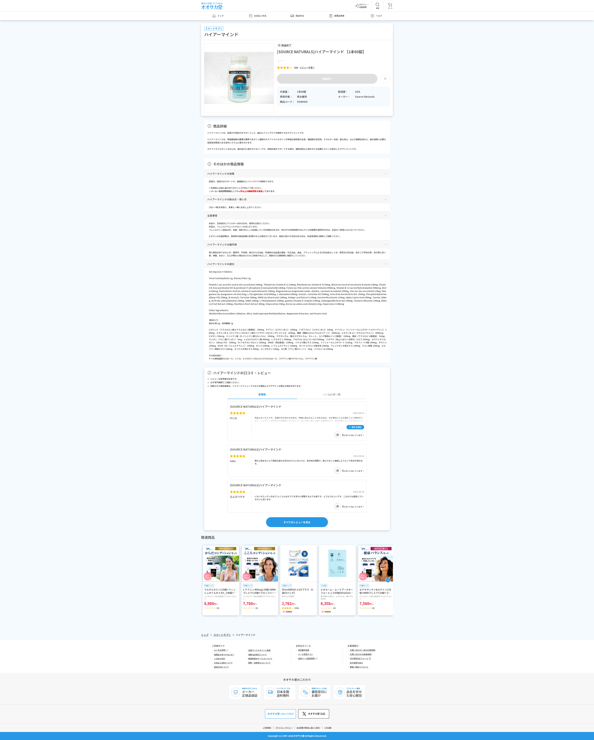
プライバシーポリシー (283, 727)
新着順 (262, 394)
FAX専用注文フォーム (359, 658)
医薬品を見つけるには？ (224, 654)
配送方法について (221, 667)
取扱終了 (327, 79)
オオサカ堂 (299, 735)
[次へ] (387, 580)
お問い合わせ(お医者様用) (361, 654)
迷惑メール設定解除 (306, 658)
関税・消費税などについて (259, 663)
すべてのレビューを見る (297, 522)
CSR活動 (327, 727)
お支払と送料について (223, 663)
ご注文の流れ (219, 658)
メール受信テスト (305, 654)
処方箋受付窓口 (356, 663)
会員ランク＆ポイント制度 (259, 650)
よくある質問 (219, 650)
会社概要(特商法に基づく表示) (308, 727)
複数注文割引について (257, 654)
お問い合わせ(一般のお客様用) (363, 650)
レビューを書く (307, 67)
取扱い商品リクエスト (359, 667)
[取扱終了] (385, 78)
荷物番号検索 (303, 650)
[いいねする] (337, 435)
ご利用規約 (267, 727)
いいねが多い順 (331, 394)
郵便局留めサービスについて (260, 658)
